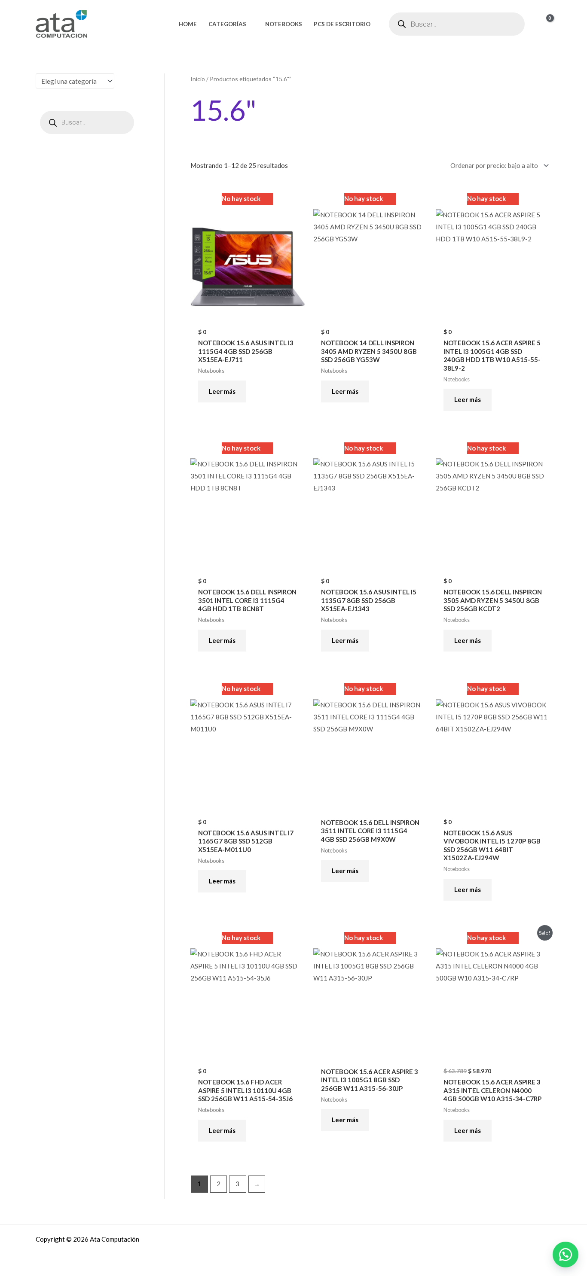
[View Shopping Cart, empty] (544, 24)
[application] (250, 24)
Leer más (222, 391)
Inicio (197, 78)
